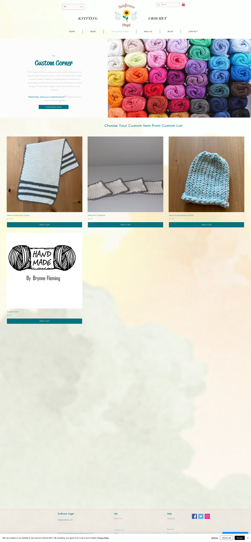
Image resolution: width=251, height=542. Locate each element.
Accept (240, 538)
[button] (183, 4)
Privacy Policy (103, 538)
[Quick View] (44, 174)
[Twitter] (200, 516)
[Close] (247, 538)
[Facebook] (194, 516)
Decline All (226, 538)
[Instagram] (207, 516)
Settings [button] (214, 538)
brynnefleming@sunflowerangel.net (78, 533)
